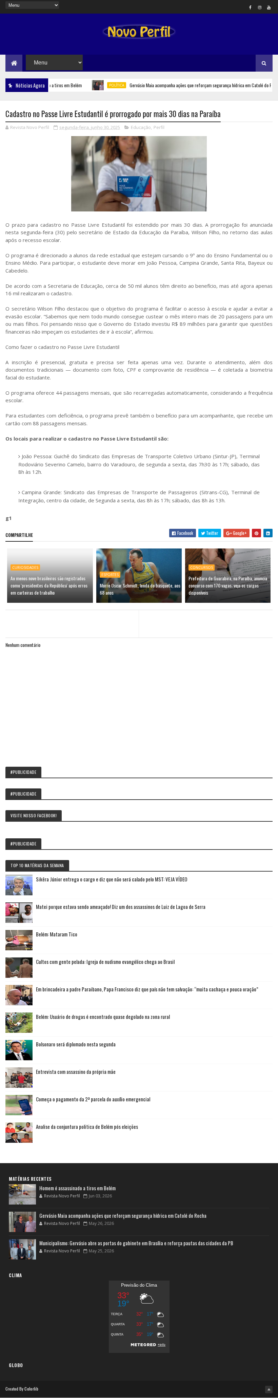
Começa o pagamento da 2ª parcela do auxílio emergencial (93, 1099)
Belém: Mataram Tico (56, 934)
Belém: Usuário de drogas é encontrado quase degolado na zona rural (103, 1016)
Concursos (201, 567)
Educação (141, 127)
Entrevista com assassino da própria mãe (76, 1071)
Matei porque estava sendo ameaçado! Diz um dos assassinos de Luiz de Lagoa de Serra (120, 906)
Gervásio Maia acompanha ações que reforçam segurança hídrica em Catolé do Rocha (187, 85)
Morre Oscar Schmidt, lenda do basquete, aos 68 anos (140, 589)
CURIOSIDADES (25, 567)
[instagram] (259, 7)
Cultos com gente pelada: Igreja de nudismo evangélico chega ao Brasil (105, 961)
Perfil (159, 127)
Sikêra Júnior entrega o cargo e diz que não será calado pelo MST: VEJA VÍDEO (111, 879)
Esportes (110, 574)
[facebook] (250, 7)
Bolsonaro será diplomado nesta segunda (76, 1044)
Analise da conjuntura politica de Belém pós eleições (87, 1126)
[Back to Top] (269, 1389)
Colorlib (31, 1389)
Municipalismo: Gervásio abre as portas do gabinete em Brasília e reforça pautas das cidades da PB (136, 1243)
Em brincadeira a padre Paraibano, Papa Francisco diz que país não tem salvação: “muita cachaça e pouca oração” (147, 989)
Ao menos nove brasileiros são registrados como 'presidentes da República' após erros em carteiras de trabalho (49, 585)
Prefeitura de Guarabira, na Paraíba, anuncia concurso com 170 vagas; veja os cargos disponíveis (227, 585)
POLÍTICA (99, 85)
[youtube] (269, 7)
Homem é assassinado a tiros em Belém (77, 1188)
